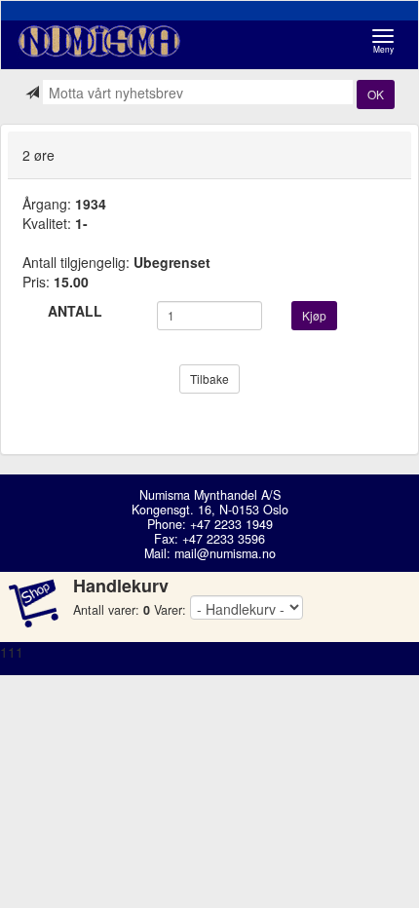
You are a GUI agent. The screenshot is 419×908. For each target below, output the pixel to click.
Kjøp (314, 315)
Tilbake (209, 378)
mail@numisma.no (225, 553)
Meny (388, 41)
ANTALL (75, 311)
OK (375, 94)
